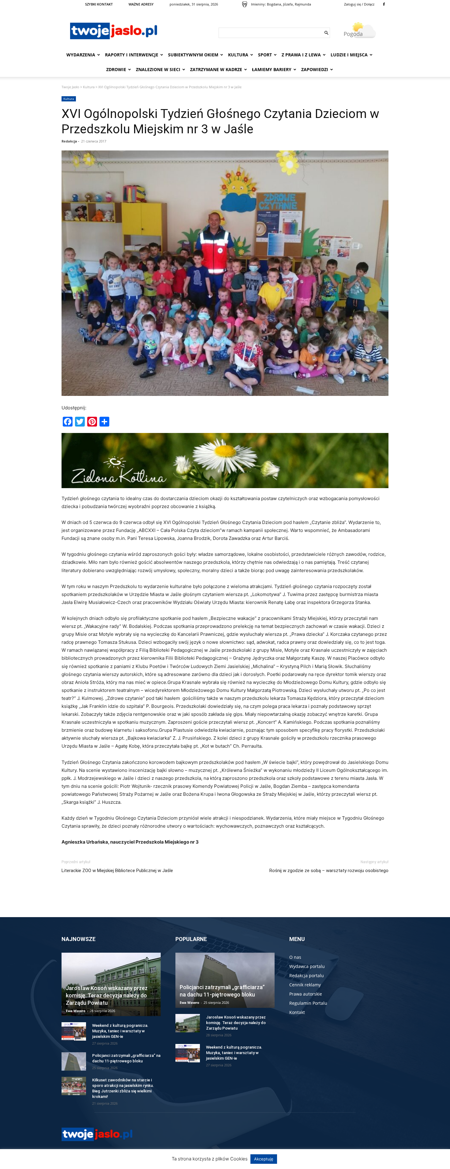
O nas (295, 957)
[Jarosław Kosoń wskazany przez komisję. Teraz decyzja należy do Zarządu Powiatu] (187, 1023)
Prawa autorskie (305, 994)
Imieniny (258, 4)
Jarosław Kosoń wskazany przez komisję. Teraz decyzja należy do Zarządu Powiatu (107, 995)
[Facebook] (383, 4)
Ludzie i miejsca (349, 55)
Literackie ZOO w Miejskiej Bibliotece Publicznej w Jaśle (117, 870)
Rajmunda (303, 4)
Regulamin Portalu (308, 1003)
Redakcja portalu (306, 975)
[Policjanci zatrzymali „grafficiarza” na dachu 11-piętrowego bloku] (74, 1061)
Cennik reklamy (305, 985)
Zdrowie (116, 69)
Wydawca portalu (307, 966)
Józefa (288, 4)
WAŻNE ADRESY (141, 4)
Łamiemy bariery (271, 69)
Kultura (238, 55)
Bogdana (274, 4)
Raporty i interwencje (131, 55)
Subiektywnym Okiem (193, 55)
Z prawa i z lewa (301, 55)
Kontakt (297, 1012)
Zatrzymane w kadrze (216, 69)
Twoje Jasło (70, 87)
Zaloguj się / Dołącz (359, 4)
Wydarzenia (80, 55)
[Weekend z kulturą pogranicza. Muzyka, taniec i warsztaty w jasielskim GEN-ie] (74, 1031)
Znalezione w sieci (158, 69)
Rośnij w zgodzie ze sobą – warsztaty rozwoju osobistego (328, 870)
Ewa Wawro (75, 1010)
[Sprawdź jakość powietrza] (245, 4)
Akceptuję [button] (263, 1158)
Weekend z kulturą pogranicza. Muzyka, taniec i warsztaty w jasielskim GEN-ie (120, 1031)
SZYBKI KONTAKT (99, 4)
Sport (265, 55)
